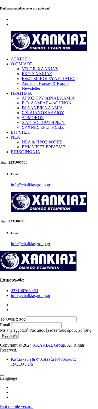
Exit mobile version (16, 406)
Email (5, 324)
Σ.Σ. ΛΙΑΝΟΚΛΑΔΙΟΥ (43, 112)
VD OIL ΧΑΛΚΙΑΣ (40, 68)
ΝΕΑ (15, 137)
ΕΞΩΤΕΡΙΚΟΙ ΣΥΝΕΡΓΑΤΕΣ (48, 78)
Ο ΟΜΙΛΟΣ (21, 64)
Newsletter (31, 88)
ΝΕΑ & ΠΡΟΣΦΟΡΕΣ (42, 142)
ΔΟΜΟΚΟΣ (33, 117)
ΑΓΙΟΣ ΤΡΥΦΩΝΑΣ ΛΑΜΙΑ (48, 98)
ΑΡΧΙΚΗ (19, 59)
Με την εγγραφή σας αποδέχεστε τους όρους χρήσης (45, 330)
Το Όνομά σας (12, 319)
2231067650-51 (24, 290)
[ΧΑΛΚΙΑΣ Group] (49, 49)
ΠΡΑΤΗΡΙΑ (21, 93)
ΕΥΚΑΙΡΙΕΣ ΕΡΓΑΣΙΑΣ (44, 147)
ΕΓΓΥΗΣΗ (21, 132)
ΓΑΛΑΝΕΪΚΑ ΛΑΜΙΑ (42, 108)
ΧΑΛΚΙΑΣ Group (49, 345)
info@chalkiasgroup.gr (30, 185)
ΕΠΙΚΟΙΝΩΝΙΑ (25, 151)
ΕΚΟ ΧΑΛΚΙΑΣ (37, 73)
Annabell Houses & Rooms (45, 83)
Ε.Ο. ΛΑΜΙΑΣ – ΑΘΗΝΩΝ (47, 103)
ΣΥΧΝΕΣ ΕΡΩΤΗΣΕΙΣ (43, 127)
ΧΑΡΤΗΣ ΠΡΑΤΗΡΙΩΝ (43, 122)
